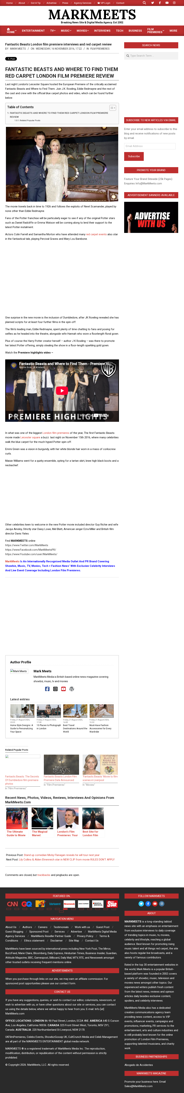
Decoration (29, 717)
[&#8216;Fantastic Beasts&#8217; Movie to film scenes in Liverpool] (100, 765)
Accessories (108, 717)
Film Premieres (100, 48)
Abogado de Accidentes (139, 1065)
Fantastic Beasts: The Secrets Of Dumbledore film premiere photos (22, 780)
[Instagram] (55, 689)
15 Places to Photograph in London (49, 727)
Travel (83, 717)
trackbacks (43, 875)
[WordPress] (71, 689)
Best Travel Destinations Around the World (75, 728)
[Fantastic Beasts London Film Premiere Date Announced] (61, 765)
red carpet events (96, 234)
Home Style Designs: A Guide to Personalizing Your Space (21, 728)
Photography (55, 717)
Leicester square (30, 437)
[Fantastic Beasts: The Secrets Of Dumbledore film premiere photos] (22, 765)
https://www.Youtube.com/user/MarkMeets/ (31, 554)
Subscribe (134, 156)
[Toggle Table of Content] (111, 108)
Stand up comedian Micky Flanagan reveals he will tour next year (62, 855)
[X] (39, 689)
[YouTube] (63, 689)
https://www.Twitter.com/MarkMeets (26, 545)
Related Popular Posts (30, 120)
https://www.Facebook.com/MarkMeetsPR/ (30, 549)
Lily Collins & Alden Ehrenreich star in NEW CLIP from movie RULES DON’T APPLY (67, 859)
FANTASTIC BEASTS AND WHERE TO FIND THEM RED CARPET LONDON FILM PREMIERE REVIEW (59, 114)
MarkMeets (12, 561)
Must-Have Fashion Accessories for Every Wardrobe (100, 728)
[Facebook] (47, 689)
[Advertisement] (70, 252)
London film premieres (56, 433)
